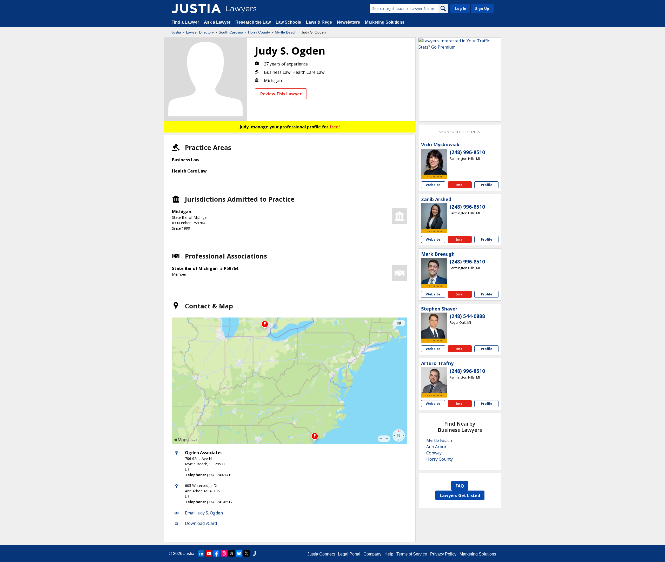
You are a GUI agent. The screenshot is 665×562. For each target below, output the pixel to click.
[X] (246, 553)
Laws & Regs (319, 22)
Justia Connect (321, 554)
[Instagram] (224, 553)
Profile (486, 184)
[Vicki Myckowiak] (434, 162)
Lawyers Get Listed (460, 495)
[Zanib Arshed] (434, 216)
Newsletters (348, 22)
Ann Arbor (436, 446)
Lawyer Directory (200, 32)
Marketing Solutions (384, 22)
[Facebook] (216, 553)
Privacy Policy (443, 554)
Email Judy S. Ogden (204, 513)
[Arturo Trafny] (434, 380)
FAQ (460, 486)
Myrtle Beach (285, 32)
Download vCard (201, 523)
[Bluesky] (239, 553)
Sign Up (482, 8)
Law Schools (288, 22)
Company (372, 554)
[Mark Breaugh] (434, 271)
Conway (434, 453)
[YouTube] (209, 553)
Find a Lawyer (185, 22)
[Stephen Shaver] (434, 326)
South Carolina (231, 32)
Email (459, 184)
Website (433, 184)
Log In (460, 8)
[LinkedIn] (201, 553)
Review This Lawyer (281, 94)
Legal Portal (349, 554)
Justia (176, 32)
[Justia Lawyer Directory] (196, 8)
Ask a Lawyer (217, 22)
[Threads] (231, 553)
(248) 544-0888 (467, 316)
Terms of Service (411, 554)
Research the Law (253, 22)
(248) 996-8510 (467, 152)
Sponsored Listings (459, 132)
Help (388, 554)
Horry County (259, 32)
